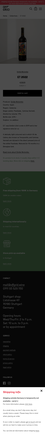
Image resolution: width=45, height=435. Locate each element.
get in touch (30, 421)
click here (28, 404)
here (37, 430)
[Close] (41, 391)
